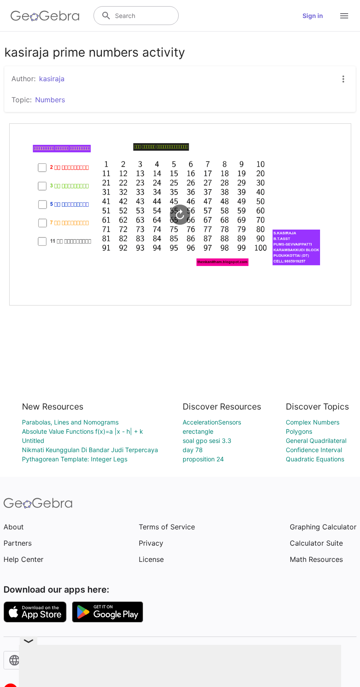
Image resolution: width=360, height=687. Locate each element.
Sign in (312, 15)
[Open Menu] (344, 16)
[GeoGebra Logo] (45, 16)
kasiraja (52, 78)
